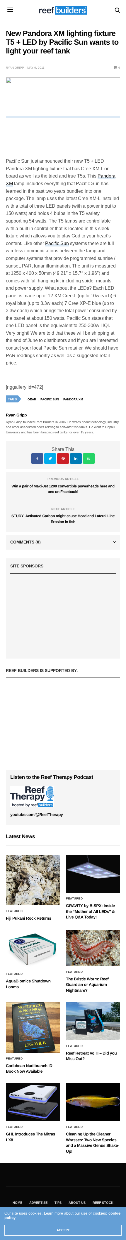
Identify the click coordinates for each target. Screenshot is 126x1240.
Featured (14, 911)
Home (17, 1202)
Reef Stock (103, 1202)
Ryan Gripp (15, 67)
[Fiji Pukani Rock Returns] (33, 880)
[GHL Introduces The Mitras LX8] (33, 1102)
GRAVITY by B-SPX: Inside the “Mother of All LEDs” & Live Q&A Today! (90, 911)
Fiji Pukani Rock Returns (28, 918)
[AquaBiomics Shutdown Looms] (33, 949)
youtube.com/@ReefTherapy (36, 814)
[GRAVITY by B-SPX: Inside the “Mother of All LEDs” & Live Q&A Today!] (93, 874)
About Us (77, 1202)
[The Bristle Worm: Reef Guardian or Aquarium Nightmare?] (93, 948)
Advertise (38, 1202)
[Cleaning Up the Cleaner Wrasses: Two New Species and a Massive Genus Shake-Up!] (93, 1102)
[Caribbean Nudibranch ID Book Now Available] (33, 1027)
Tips (58, 1202)
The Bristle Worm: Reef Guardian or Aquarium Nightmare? (87, 985)
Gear (32, 399)
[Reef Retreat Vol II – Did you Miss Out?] (93, 1021)
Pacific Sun (57, 243)
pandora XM (73, 399)
